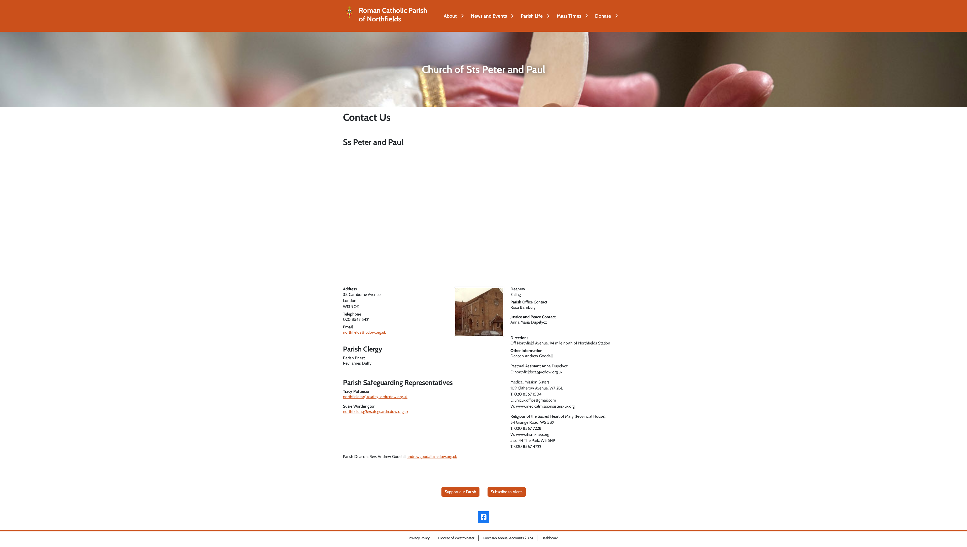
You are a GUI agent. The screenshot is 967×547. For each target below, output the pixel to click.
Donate (603, 16)
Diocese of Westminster (456, 538)
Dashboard (549, 538)
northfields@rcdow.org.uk (364, 332)
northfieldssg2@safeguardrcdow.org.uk (375, 411)
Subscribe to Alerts (507, 491)
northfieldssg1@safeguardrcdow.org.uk (375, 396)
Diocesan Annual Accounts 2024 (508, 538)
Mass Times (569, 16)
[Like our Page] (484, 517)
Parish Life (532, 16)
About (450, 16)
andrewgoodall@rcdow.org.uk (432, 456)
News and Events (489, 16)
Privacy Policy (419, 538)
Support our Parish (460, 491)
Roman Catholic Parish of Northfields (393, 14)
